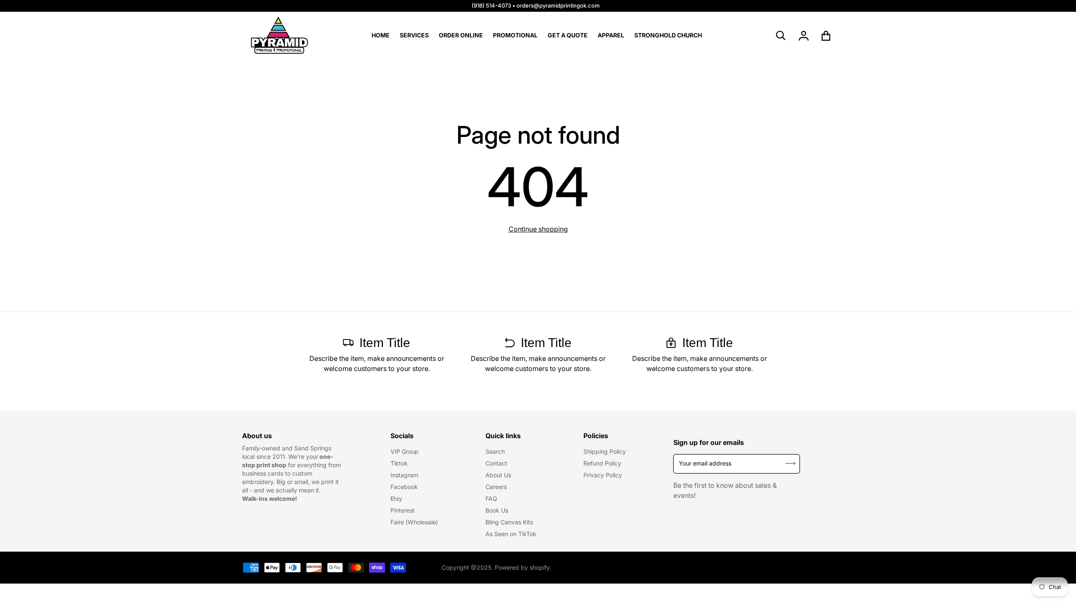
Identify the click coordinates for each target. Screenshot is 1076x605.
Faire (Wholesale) (414, 522)
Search (495, 451)
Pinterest (402, 510)
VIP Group (404, 451)
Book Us (496, 510)
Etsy (396, 498)
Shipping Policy (604, 451)
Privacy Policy (602, 475)
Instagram (404, 475)
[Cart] (826, 35)
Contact (496, 463)
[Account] (803, 35)
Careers (496, 486)
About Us (498, 475)
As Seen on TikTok (510, 533)
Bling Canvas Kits (509, 522)
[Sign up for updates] (790, 463)
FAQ (491, 498)
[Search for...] (781, 35)
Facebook (404, 486)
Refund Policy (602, 463)
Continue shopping (538, 229)
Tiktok (399, 463)
